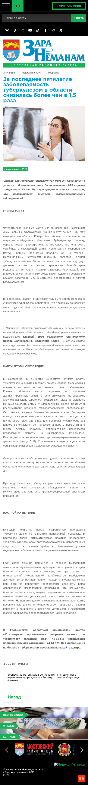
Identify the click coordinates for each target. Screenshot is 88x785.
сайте (66, 647)
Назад (14, 696)
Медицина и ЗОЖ (31, 73)
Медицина (53, 73)
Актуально (9, 73)
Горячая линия (69, 5)
